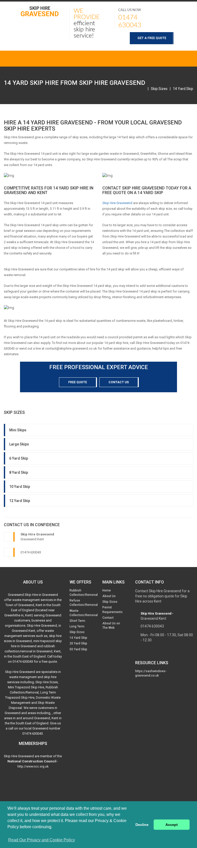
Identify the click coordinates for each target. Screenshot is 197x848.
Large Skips (19, 444)
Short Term (77, 621)
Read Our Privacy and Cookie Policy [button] (41, 840)
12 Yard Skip (19, 501)
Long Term (77, 626)
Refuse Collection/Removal (84, 603)
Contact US (119, 382)
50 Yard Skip (78, 649)
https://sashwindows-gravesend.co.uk (151, 673)
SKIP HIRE (40, 11)
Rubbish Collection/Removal (84, 593)
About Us (109, 596)
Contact (108, 617)
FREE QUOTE (77, 382)
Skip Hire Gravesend (117, 203)
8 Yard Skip (18, 472)
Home (106, 590)
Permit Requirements (112, 610)
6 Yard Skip (18, 458)
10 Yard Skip (19, 487)
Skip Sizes (159, 89)
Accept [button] (171, 825)
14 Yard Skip (183, 89)
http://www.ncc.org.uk (32, 766)
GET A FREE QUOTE (151, 38)
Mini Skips (17, 430)
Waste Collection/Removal (84, 613)
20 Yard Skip (78, 643)
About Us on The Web (111, 626)
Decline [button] (142, 825)
